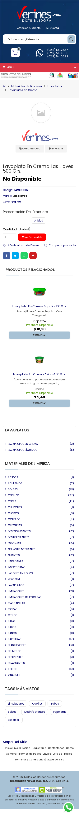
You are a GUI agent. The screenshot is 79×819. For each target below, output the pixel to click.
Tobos (55, 704)
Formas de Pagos (30, 754)
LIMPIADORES (16, 591)
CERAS (12, 501)
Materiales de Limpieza (26, 86)
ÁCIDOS (13, 477)
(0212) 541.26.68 (57, 53)
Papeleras (59, 712)
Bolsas (12, 712)
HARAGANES (15, 561)
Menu (10, 67)
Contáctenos (56, 748)
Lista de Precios (62, 754)
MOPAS (12, 609)
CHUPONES (15, 507)
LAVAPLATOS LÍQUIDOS (22, 450)
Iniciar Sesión (22, 748)
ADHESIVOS (15, 483)
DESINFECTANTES (19, 537)
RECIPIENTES (15, 657)
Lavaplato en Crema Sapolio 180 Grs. (39, 306)
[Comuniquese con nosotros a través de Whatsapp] (39, 55)
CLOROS (13, 513)
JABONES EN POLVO (20, 573)
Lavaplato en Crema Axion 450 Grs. (39, 374)
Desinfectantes (34, 712)
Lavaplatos (55, 86)
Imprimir (57, 148)
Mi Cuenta (52, 28)
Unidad (38, 220)
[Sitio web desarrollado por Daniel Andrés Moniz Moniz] (26, 789)
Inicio (8, 748)
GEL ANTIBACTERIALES (21, 549)
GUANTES (14, 555)
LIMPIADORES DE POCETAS (24, 597)
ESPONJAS (14, 543)
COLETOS (14, 519)
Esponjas (14, 720)
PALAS (12, 621)
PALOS (12, 627)
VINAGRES (14, 675)
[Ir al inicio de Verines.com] (4, 86)
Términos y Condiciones (30, 759)
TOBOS (12, 669)
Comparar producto (62, 245)
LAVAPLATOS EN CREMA (23, 444)
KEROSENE (14, 579)
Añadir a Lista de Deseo (23, 245)
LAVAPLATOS (16, 585)
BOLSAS (13, 489)
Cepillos (37, 704)
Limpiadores (16, 704)
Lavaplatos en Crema (23, 90)
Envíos (47, 754)
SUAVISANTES (16, 663)
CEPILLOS (14, 495)
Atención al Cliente (29, 28)
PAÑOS (12, 633)
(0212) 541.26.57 (57, 50)
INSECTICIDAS (16, 567)
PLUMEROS (14, 651)
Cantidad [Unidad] (16, 229)
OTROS (12, 615)
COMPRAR (40, 335)
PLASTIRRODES (17, 645)
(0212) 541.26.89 (57, 56)
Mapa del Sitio (55, 759)
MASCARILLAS (16, 603)
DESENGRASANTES (19, 531)
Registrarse (39, 748)
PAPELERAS (14, 639)
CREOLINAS (15, 525)
